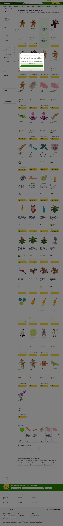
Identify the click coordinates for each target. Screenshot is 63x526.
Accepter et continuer (32, 66)
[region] (32, 62)
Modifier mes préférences (31, 63)
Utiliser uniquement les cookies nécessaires (32, 68)
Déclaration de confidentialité (38, 61)
